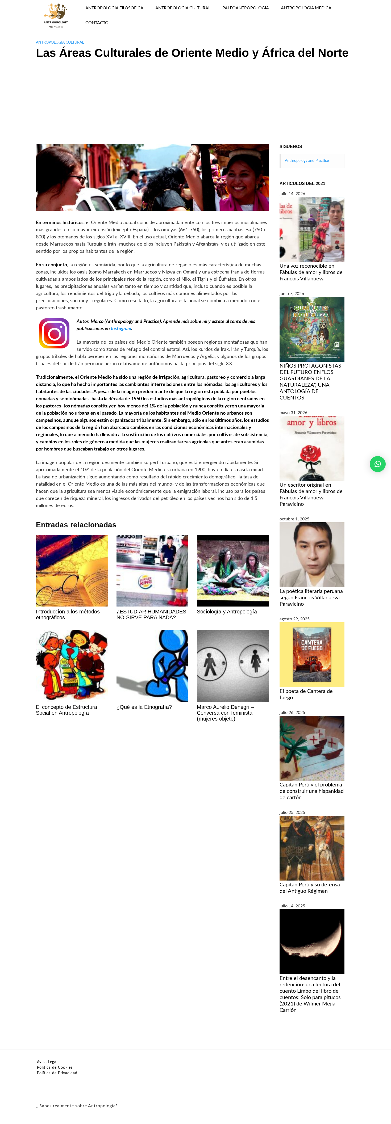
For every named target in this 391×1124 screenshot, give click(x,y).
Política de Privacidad (57, 1073)
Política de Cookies (55, 1068)
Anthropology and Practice (307, 161)
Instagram (121, 328)
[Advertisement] (195, 104)
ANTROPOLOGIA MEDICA (306, 8)
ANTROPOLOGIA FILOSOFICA (114, 8)
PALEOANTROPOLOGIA (245, 8)
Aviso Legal (47, 1062)
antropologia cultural (60, 42)
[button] (378, 464)
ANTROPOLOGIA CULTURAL (182, 8)
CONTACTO (97, 23)
